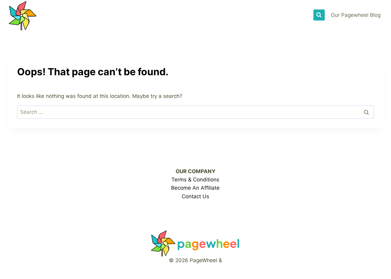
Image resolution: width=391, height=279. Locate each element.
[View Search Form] (318, 14)
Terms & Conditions (195, 180)
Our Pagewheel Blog (356, 15)
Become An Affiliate (195, 188)
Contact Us (195, 196)
